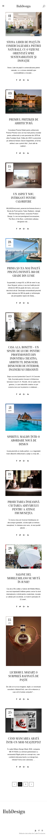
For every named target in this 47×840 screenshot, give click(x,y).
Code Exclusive (39, 833)
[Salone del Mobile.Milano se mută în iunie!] (23, 556)
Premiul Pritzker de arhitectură (23, 121)
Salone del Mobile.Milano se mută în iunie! (23, 578)
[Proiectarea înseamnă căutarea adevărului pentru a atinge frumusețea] (23, 483)
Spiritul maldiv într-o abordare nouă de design (23, 440)
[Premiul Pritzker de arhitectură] (23, 101)
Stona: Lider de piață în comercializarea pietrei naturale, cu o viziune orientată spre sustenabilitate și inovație (23, 51)
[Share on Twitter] (20, 80)
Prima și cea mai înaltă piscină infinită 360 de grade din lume (23, 272)
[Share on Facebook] (16, 80)
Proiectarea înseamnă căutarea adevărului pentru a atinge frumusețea (23, 507)
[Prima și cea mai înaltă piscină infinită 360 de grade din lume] (23, 250)
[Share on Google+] (24, 80)
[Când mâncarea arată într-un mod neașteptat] (23, 720)
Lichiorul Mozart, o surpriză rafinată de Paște (23, 676)
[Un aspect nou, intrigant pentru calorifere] (23, 175)
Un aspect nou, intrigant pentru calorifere (23, 197)
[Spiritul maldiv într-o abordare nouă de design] (23, 417)
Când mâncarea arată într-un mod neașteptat (23, 740)
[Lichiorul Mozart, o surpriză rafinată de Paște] (23, 641)
